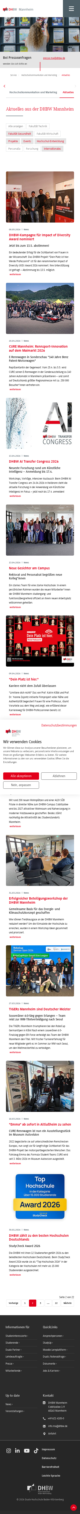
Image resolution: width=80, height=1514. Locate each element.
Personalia (14, 148)
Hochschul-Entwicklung (50, 141)
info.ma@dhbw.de (57, 1426)
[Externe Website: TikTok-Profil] (36, 1450)
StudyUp (47, 1342)
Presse (9, 1363)
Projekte (13, 141)
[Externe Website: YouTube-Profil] (27, 1450)
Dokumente (49, 1363)
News (8, 1404)
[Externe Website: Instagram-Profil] (9, 1450)
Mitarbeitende (13, 1370)
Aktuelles (68, 92)
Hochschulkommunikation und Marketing (33, 92)
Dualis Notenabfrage (54, 1356)
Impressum (48, 1449)
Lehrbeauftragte (14, 1356)
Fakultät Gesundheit (19, 133)
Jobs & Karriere (51, 1370)
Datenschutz (49, 1458)
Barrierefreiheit (50, 1467)
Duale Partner (13, 1349)
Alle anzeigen (15, 126)
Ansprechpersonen (53, 1335)
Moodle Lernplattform (55, 1349)
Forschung (32, 148)
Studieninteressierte (16, 1335)
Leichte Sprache (51, 1475)
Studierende (12, 1342)
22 (56, 1303)
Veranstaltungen (14, 1411)
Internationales (52, 148)
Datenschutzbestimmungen (59, 725)
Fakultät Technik (38, 126)
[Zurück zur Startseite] (40, 1489)
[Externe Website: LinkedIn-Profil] (17, 1450)
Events (27, 141)
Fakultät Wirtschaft (47, 133)
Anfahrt (52, 1433)
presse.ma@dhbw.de (54, 58)
